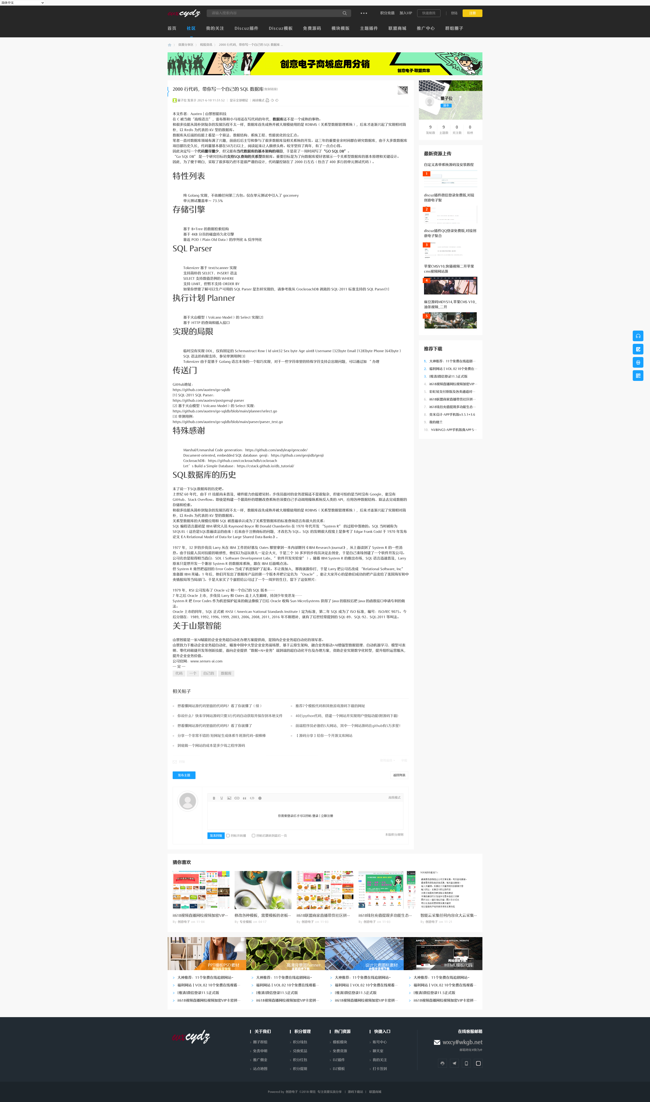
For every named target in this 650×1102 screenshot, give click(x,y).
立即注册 (327, 816)
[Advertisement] (450, 520)
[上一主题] (272, 100)
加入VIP (406, 13)
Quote (244, 798)
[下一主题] (277, 100)
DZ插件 (339, 1060)
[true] (344, 13)
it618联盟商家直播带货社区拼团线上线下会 (458, 399)
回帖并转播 (238, 835)
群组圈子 (454, 28)
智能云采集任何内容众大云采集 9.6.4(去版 (456, 915)
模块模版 (341, 28)
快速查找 (428, 13)
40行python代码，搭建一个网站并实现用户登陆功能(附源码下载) (347, 716)
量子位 (182, 100)
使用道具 (386, 760)
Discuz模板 (281, 28)
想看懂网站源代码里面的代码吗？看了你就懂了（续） (220, 706)
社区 (191, 28)
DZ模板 (339, 1069)
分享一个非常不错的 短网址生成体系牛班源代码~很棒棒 (221, 736)
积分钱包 (300, 1042)
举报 (404, 760)
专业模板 (246, 922)
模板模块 (340, 1042)
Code (252, 798)
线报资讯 (206, 44)
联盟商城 (397, 28)
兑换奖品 (300, 1051)
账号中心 (380, 1042)
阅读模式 (258, 100)
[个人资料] (429, 106)
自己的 (208, 673)
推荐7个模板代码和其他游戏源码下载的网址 (330, 706)
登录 (315, 816)
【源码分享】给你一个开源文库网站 (324, 736)
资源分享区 (185, 44)
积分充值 (387, 13)
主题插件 (369, 28)
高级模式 (394, 797)
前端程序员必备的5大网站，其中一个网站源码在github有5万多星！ (349, 726)
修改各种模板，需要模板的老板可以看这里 (271, 915)
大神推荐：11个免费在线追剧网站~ (452, 361)
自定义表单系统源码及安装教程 (449, 165)
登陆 (454, 13)
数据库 (226, 673)
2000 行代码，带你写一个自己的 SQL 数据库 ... (251, 44)
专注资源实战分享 (329, 1092)
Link (236, 798)
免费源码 (312, 28)
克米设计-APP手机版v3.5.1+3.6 (449, 414)
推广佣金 (260, 1060)
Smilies (259, 798)
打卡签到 (380, 1069)
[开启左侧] (168, 92)
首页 (172, 28)
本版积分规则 (394, 834)
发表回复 (216, 835)
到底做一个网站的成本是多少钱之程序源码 (211, 746)
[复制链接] (271, 89)
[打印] (267, 100)
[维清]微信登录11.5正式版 (445, 376)
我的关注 (215, 28)
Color (221, 798)
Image (229, 798)
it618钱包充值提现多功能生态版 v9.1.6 (455, 407)
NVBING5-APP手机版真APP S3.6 (451, 430)
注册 (472, 13)
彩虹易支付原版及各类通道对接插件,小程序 (458, 392)
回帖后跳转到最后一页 (271, 835)
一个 (193, 673)
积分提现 (300, 1069)
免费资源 (340, 1051)
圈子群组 (260, 1042)
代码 (179, 673)
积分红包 (300, 1060)
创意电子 (170, 45)
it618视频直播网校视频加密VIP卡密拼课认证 (459, 384)
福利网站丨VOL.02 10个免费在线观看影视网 (459, 369)
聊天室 (378, 1051)
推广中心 (426, 28)
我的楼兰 (433, 422)
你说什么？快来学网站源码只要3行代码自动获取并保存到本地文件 (230, 716)
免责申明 (260, 1051)
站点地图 (260, 1069)
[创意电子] (184, 16)
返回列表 (399, 775)
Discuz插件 (247, 28)
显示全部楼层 (239, 100)
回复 (182, 762)
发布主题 (184, 775)
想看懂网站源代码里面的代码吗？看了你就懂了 (214, 726)
